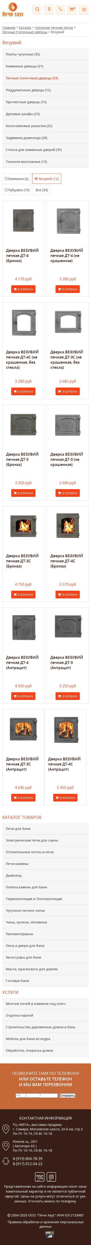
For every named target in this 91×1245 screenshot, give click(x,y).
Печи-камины (17, 863)
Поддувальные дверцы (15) (28, 90)
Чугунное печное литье (25, 910)
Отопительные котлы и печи (30, 852)
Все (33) (42, 190)
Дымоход (13, 875)
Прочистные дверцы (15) (26, 102)
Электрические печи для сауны (32, 840)
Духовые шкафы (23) (23, 114)
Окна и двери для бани (25, 945)
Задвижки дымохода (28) (26, 137)
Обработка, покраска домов (29, 1050)
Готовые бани (17, 980)
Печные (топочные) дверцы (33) (32, 78)
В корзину (25, 289)
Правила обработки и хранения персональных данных (46, 1224)
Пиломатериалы (19, 934)
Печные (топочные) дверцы (24, 32)
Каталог (25, 27)
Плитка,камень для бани (26, 887)
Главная (8, 27)
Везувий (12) (49, 178)
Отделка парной (19, 1015)
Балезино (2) (18, 178)
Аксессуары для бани (23, 957)
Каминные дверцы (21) (24, 66)
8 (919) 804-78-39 (27, 1158)
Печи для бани (18, 828)
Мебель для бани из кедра (28, 1038)
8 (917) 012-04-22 (27, 1163)
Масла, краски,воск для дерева (32, 969)
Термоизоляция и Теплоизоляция (34, 899)
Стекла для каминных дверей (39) (34, 149)
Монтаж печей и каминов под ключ (36, 1003)
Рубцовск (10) (18, 190)
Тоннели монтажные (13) (26, 161)
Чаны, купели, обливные (26, 922)
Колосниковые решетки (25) (29, 126)
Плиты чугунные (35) (23, 54)
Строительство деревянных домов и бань (40, 1027)
